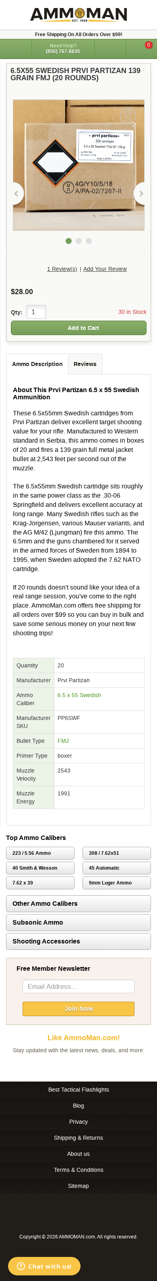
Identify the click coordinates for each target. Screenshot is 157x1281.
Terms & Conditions (78, 1170)
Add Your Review (105, 269)
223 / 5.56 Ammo (31, 853)
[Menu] (15, 48)
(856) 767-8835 (63, 51)
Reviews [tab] (85, 364)
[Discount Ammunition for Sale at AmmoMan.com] (78, 15)
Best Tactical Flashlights (78, 1089)
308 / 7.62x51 (104, 853)
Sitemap (78, 1186)
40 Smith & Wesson (34, 868)
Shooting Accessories (46, 941)
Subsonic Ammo (37, 922)
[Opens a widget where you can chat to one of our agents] (44, 1267)
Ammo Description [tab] (37, 364)
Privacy (78, 1121)
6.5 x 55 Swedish (79, 695)
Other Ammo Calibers (45, 903)
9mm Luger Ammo (110, 883)
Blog (78, 1105)
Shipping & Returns (78, 1138)
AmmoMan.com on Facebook (76, 1066)
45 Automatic (104, 868)
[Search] (110, 49)
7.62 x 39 (22, 883)
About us (78, 1154)
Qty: (17, 312)
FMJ (63, 741)
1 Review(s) (62, 269)
